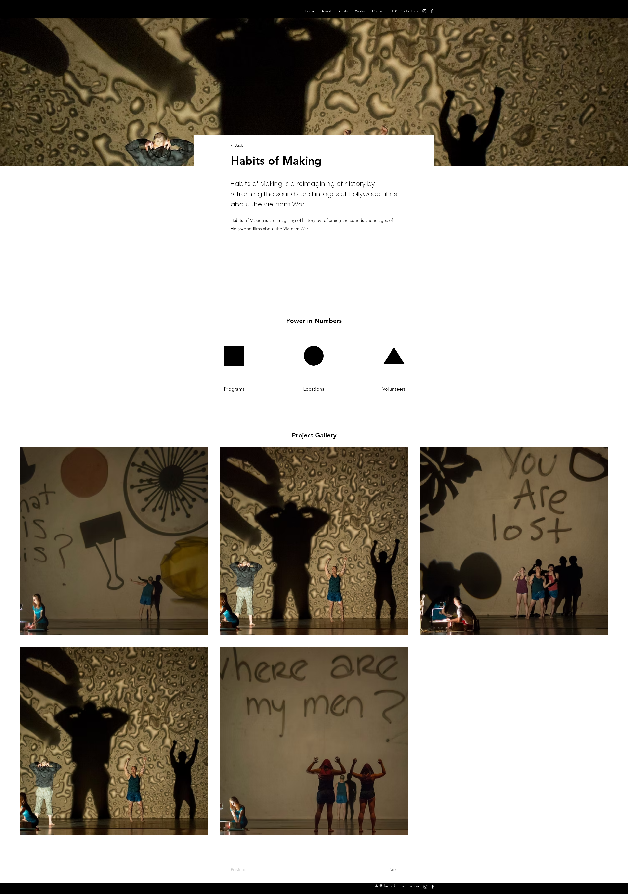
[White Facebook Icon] (431, 11)
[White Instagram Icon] (425, 886)
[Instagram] (424, 11)
